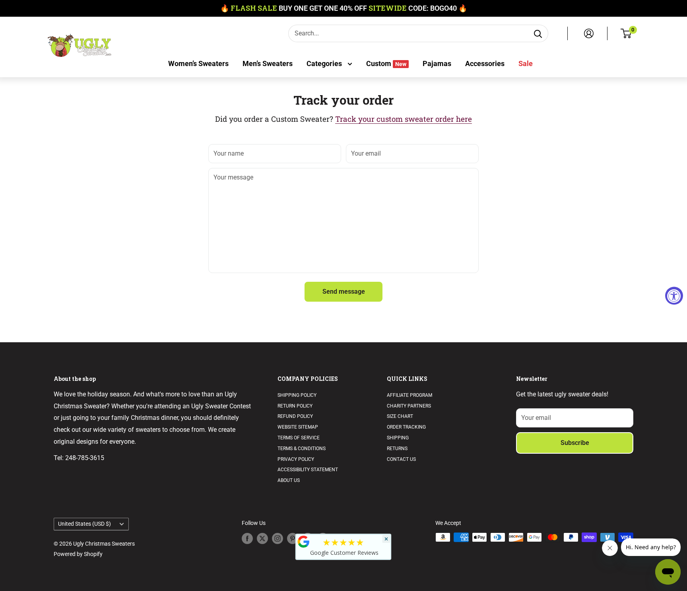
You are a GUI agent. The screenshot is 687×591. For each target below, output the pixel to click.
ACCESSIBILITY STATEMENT (308, 469)
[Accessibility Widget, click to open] (674, 295)
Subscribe (575, 443)
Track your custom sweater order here (403, 119)
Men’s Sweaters (268, 63)
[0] (626, 33)
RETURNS (397, 448)
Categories (325, 63)
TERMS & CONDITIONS (302, 448)
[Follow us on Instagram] (277, 538)
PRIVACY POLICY (296, 459)
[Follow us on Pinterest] (292, 538)
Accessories (485, 63)
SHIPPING (398, 438)
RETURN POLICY (295, 406)
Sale (525, 63)
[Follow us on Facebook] (247, 538)
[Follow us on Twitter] (262, 538)
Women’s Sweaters (198, 63)
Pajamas (437, 63)
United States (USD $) (84, 524)
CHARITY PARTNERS (409, 406)
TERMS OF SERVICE (299, 438)
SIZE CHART (400, 416)
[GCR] (304, 541)
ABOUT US (289, 480)
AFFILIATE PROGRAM (409, 395)
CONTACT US (401, 459)
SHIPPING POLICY (297, 395)
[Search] (538, 33)
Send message (343, 291)
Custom (386, 63)
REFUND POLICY (295, 416)
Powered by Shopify (78, 554)
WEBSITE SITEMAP (298, 427)
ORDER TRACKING (406, 427)
